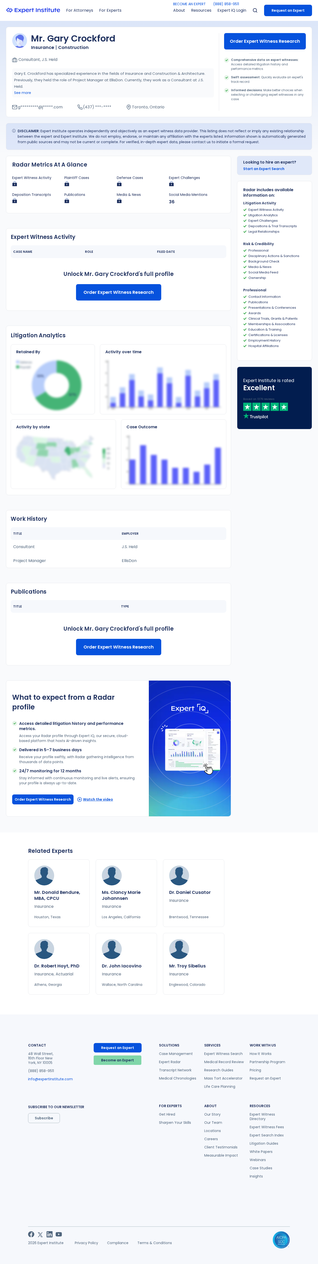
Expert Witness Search (223, 1053)
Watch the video (98, 799)
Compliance (117, 1243)
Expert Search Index (267, 1135)
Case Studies (261, 1168)
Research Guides (218, 1070)
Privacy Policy (86, 1243)
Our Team (213, 1122)
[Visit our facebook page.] (31, 1234)
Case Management (176, 1053)
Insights (256, 1176)
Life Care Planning (219, 1086)
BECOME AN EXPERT (189, 3)
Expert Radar (170, 1062)
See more (22, 92)
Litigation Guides (264, 1143)
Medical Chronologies (177, 1078)
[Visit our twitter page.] (40, 1234)
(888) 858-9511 (226, 3)
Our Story (212, 1114)
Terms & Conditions (154, 1243)
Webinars (258, 1160)
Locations (212, 1131)
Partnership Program (267, 1062)
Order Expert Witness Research (265, 41)
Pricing (255, 1070)
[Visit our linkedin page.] (49, 1234)
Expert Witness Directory (262, 1116)
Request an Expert (288, 10)
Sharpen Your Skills (175, 1122)
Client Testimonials (221, 1147)
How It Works (261, 1053)
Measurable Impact (221, 1155)
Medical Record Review (224, 1062)
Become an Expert (117, 1060)
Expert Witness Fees (267, 1127)
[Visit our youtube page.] (59, 1234)
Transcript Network (175, 1070)
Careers (211, 1139)
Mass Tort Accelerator (223, 1078)
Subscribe (44, 1118)
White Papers (261, 1151)
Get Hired (167, 1114)
